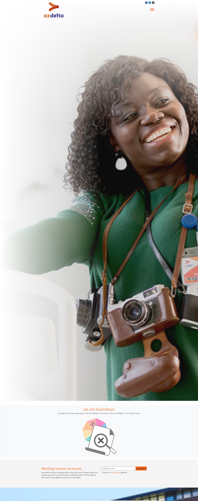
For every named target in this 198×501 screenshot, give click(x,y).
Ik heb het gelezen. (115, 472)
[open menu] (152, 9)
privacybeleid (115, 472)
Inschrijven (141, 468)
